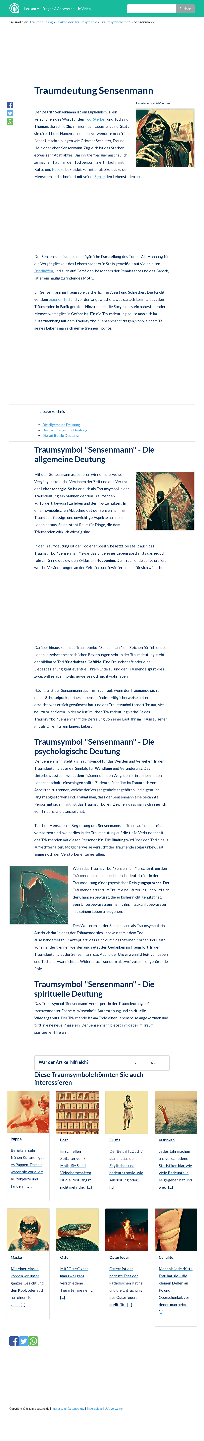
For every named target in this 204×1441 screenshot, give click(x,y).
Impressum (59, 1408)
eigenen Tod (59, 299)
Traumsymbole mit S (115, 22)
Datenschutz (76, 1408)
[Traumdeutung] (14, 8)
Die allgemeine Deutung (61, 424)
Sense (100, 176)
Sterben (99, 119)
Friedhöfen (43, 271)
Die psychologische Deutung (64, 430)
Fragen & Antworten (58, 8)
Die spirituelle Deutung (60, 435)
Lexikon (30, 8)
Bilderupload (95, 1408)
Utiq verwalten (114, 1408)
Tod (88, 119)
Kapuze (58, 169)
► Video (84, 8)
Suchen (185, 8)
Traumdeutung (41, 22)
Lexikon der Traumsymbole (76, 22)
